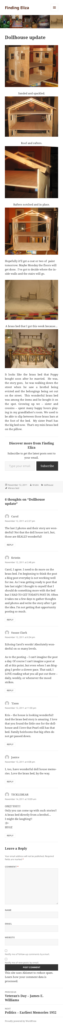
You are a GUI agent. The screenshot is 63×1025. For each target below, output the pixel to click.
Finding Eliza (17, 7)
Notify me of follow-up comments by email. (27, 954)
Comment (12, 866)
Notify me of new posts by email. (22, 962)
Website (10, 937)
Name (8, 910)
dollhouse (48, 484)
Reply (10, 544)
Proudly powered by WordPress (20, 1021)
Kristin (36, 484)
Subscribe (47, 466)
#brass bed (13, 488)
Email (8, 923)
